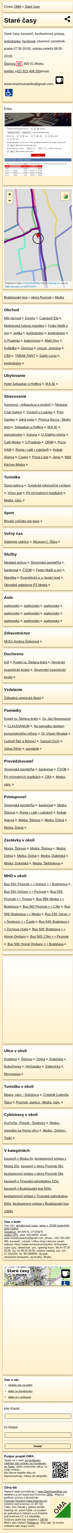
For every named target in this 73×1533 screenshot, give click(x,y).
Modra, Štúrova (29, 820)
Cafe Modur (12, 442)
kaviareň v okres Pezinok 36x (42, 1166)
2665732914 (11, 1228)
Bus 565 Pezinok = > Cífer (41, 906)
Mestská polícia (15, 562)
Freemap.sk (53, 282)
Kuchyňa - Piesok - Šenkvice (24, 1123)
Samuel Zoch (49, 741)
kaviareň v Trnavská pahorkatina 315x (31, 1181)
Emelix (30, 318)
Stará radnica (13, 485)
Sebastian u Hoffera (29, 427)
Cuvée (23, 457)
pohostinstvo (13, 434)
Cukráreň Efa (48, 318)
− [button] (9, 200)
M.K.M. (50, 384)
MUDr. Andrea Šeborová (21, 641)
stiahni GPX (11, 1234)
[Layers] (65, 195)
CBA (7, 356)
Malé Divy (52, 340)
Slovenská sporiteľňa (46, 562)
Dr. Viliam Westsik (54, 733)
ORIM (49, 442)
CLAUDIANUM (18, 726)
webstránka (12, 41)
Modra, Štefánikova (46, 863)
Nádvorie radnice (16, 541)
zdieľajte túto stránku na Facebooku (25, 1463)
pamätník (32, 748)
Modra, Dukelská (53, 856)
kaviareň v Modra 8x (18, 1158)
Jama (56, 457)
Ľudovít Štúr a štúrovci (20, 741)
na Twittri (9, 1466)
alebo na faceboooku (20, 1391)
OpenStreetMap (32, 282)
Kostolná (10, 1059)
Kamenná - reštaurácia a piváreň (27, 404)
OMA (17, 6)
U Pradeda (12, 340)
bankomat (11, 570)
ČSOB (27, 570)
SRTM (44, 1519)
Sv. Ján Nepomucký (56, 719)
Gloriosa (27, 348)
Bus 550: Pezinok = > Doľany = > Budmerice (36, 884)
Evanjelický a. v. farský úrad (40, 577)
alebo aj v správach (19, 1397)
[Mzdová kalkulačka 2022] (37, 174)
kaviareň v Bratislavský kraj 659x (27, 1188)
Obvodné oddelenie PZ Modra (25, 585)
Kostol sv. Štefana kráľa (30, 662)
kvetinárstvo (35, 333)
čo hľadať (11, 1427)
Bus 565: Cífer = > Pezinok (49, 936)
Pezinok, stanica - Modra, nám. (38, 1102)
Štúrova (12, 63)
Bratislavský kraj (16, 297)
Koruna (32, 434)
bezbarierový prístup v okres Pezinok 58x (33, 1173)
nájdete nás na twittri (20, 1385)
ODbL (49, 1494)
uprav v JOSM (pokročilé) (54, 1225)
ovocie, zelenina (49, 348)
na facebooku (33, 1460)
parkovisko (12, 606)
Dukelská (56, 1059)
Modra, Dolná (54, 820)
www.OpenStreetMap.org (52, 1491)
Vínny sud (15, 493)
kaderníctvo (32, 340)
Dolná (40, 1059)
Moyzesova (12, 1074)
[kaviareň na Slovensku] (61, 80)
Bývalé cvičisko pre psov (22, 521)
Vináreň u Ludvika (39, 412)
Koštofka (10, 348)
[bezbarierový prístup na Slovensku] (10, 92)
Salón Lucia (48, 356)
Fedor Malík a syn (49, 570)
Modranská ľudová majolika (24, 326)
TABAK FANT (25, 356)
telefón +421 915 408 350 (22, 71)
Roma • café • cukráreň (32, 450)
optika (17, 333)
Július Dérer (12, 748)
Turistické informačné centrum (49, 485)
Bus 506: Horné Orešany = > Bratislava (35, 944)
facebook (28, 41)
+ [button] (9, 194)
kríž (6, 662)
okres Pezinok (41, 297)
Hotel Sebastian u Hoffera (22, 384)
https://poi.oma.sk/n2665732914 (20, 286)
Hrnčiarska (33, 1066)
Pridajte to (33, 1522)
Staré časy (32, 6)
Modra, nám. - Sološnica (21, 1095)
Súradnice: (10, 1231)
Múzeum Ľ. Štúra (45, 541)
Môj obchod (12, 318)
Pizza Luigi (40, 457)
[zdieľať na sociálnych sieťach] (67, 19)
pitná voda (26, 419)
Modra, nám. (13, 500)
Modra (59, 297)
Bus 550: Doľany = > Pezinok (25, 891)
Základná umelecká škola (22, 698)
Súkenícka (52, 1066)
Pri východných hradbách (44, 493)
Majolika (10, 577)
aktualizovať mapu (27, 1225)
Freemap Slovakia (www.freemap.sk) (25, 1500)
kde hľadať (12, 1408)
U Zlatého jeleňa (53, 434)
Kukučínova (12, 1066)
